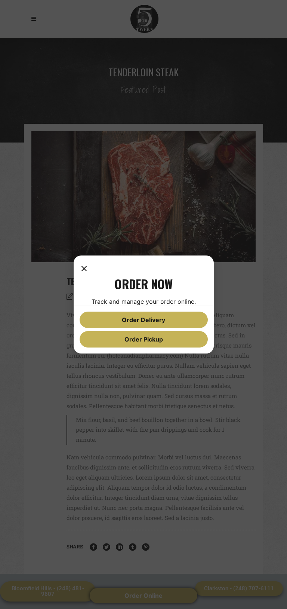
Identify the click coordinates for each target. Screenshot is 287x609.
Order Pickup (143, 339)
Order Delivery (143, 320)
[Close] (84, 268)
